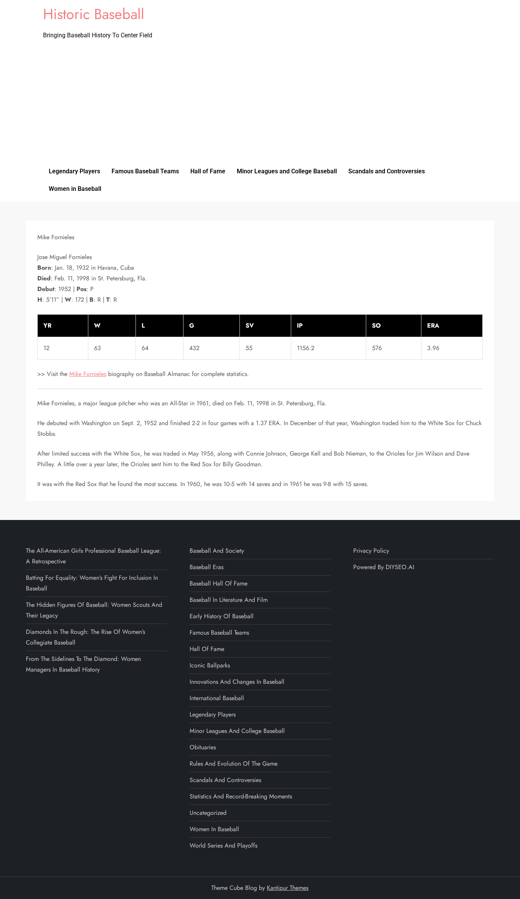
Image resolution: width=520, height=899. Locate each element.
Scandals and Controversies (386, 171)
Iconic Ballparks (210, 665)
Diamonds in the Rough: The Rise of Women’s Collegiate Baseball (85, 637)
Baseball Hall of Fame (218, 583)
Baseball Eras (206, 567)
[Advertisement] (260, 105)
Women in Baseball (75, 188)
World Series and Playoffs (223, 845)
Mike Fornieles (87, 374)
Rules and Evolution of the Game (234, 763)
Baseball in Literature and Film (229, 599)
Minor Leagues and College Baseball (287, 171)
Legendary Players (74, 171)
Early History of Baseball (222, 616)
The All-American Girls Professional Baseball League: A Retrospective (93, 556)
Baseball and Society (217, 550)
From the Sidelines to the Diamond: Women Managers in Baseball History (83, 664)
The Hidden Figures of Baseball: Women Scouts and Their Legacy (94, 610)
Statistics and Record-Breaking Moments (241, 796)
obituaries (203, 747)
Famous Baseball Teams (145, 171)
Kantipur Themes (287, 887)
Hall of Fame (207, 171)
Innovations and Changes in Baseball (237, 681)
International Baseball (217, 698)
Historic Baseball (93, 13)
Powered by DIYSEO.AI (383, 567)
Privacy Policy (371, 550)
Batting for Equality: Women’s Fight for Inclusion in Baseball (92, 583)
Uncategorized (208, 812)
